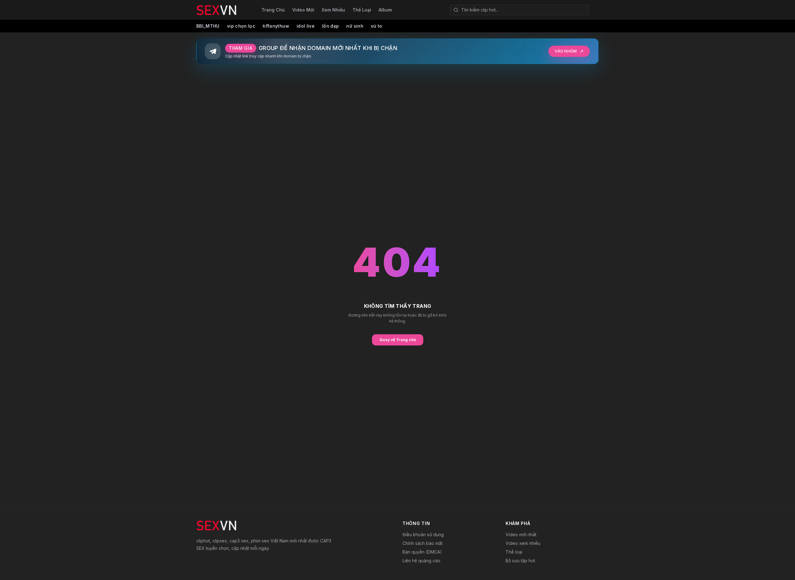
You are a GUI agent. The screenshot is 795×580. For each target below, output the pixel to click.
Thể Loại (361, 9)
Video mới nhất (521, 534)
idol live (306, 26)
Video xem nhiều (523, 543)
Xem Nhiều (333, 9)
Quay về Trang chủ (397, 339)
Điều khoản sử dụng (423, 534)
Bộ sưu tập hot (520, 560)
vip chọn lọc (241, 26)
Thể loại (514, 552)
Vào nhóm (569, 51)
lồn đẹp (330, 26)
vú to (376, 26)
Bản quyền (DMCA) (422, 552)
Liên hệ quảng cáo (421, 560)
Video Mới (303, 9)
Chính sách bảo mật (422, 543)
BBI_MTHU (208, 26)
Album (385, 9)
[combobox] (519, 10)
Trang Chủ (273, 9)
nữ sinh (354, 26)
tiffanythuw (276, 26)
